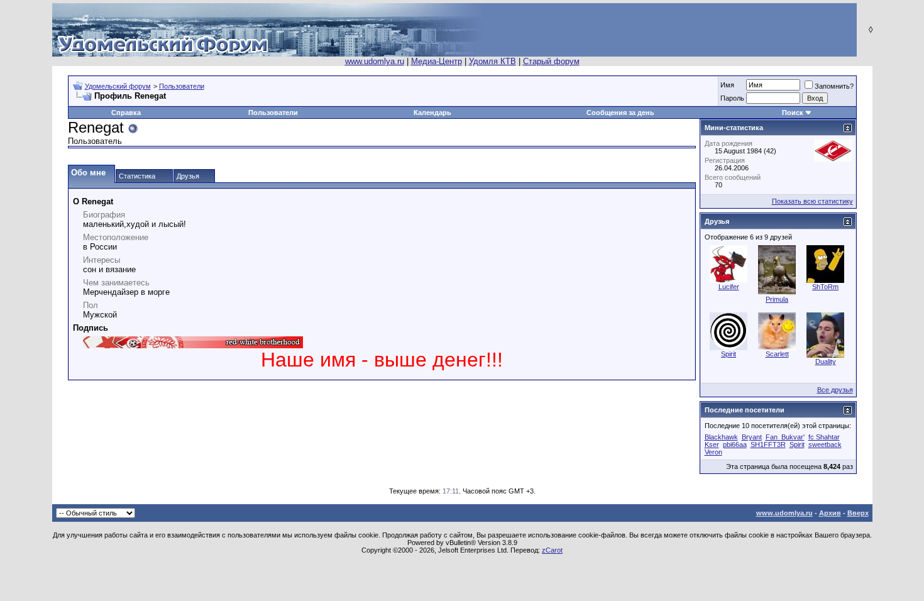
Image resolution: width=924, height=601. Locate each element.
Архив (830, 513)
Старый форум (551, 61)
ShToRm (825, 286)
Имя (727, 85)
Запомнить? (834, 86)
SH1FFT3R (768, 444)
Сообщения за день (620, 112)
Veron (713, 452)
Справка (126, 112)
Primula (777, 299)
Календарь (432, 112)
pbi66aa (735, 444)
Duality (825, 361)
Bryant (752, 437)
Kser (712, 444)
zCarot (552, 550)
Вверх (858, 513)
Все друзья (835, 390)
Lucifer (728, 286)
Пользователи (181, 86)
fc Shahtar (824, 437)
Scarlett (777, 354)
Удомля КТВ (492, 61)
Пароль (732, 98)
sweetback (825, 444)
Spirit (728, 354)
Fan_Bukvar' (785, 437)
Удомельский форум (118, 86)
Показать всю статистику (812, 201)
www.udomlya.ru (374, 61)
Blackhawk (721, 437)
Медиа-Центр (436, 61)
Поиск (792, 112)
